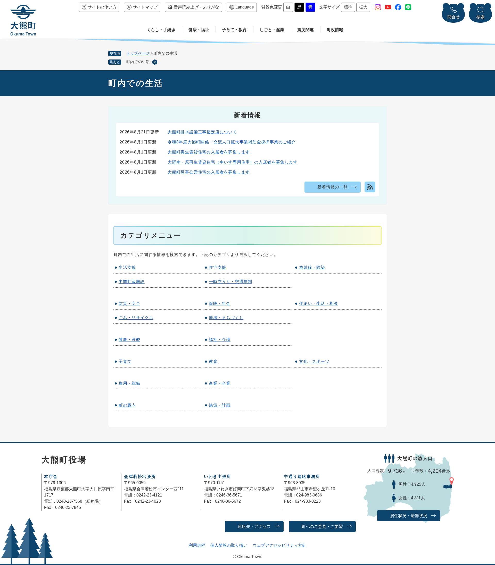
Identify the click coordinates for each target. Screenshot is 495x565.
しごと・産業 (272, 30)
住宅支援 (217, 267)
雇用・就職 (129, 383)
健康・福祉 (198, 30)
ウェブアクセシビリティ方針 (279, 545)
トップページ (138, 53)
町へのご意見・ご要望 (322, 526)
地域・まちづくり (226, 317)
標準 (348, 7)
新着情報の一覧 (332, 187)
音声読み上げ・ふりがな (196, 7)
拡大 (363, 7)
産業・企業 (219, 383)
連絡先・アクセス (254, 526)
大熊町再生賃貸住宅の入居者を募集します (209, 152)
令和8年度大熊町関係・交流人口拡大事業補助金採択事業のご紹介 (232, 142)
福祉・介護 (219, 339)
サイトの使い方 (102, 7)
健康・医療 (129, 339)
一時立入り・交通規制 (230, 281)
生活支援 (127, 267)
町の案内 (127, 405)
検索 (480, 17)
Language (244, 7)
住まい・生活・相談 (318, 303)
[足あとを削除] (155, 62)
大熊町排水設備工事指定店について (202, 132)
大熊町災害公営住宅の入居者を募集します (209, 172)
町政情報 (335, 30)
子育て (125, 361)
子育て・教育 (234, 30)
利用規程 (197, 545)
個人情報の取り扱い (229, 545)
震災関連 (305, 30)
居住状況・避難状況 (408, 515)
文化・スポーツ (314, 361)
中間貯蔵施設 (132, 281)
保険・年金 (219, 303)
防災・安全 (129, 303)
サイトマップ (145, 7)
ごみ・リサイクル (136, 317)
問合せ (453, 17)
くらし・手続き (161, 30)
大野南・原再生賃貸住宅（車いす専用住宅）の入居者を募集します (233, 162)
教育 (213, 361)
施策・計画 (219, 405)
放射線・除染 (312, 267)
